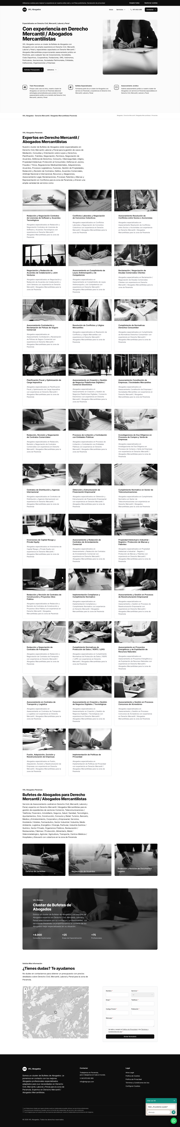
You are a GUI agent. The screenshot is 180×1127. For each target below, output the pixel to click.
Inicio (111, 9)
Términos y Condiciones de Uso (137, 1083)
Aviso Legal (130, 1073)
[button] (55, 1012)
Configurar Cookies (133, 1086)
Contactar (150, 9)
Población (135, 1009)
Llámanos (50, 70)
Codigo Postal (111, 1009)
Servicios (119, 9)
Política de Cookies (133, 1076)
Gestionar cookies (151, 3)
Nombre (109, 991)
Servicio (134, 991)
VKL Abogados (34, 9)
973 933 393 (137, 9)
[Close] (174, 1100)
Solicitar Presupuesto (32, 70)
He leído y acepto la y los (128, 1030)
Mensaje (109, 1018)
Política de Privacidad (129, 1029)
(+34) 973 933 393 (86, 1078)
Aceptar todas (134, 3)
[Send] (173, 1112)
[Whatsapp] (174, 1121)
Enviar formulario (130, 1036)
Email (108, 1000)
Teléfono (134, 1000)
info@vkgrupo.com (87, 1082)
